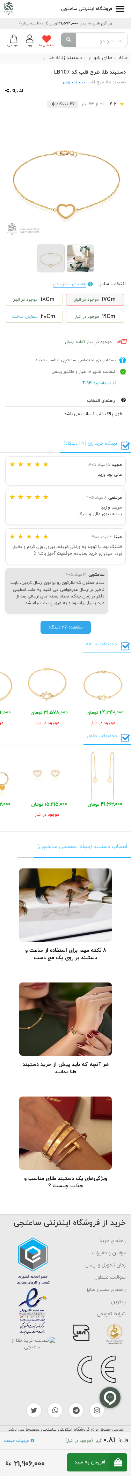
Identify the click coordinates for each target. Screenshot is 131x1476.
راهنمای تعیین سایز (106, 1289)
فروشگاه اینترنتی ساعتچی (86, 9)
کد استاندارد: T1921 (100, 383)
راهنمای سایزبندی (69, 284)
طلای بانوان (100, 57)
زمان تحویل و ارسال (105, 1265)
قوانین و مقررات (109, 1253)
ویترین (118, 1301)
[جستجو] (68, 40)
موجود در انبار (88, 342)
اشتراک (16, 91)
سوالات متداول (110, 1277)
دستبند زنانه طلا (65, 57)
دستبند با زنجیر (74, 82)
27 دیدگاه (65, 104)
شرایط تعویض (111, 1314)
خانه (123, 57)
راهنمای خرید (112, 1240)
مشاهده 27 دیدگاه (66, 627)
